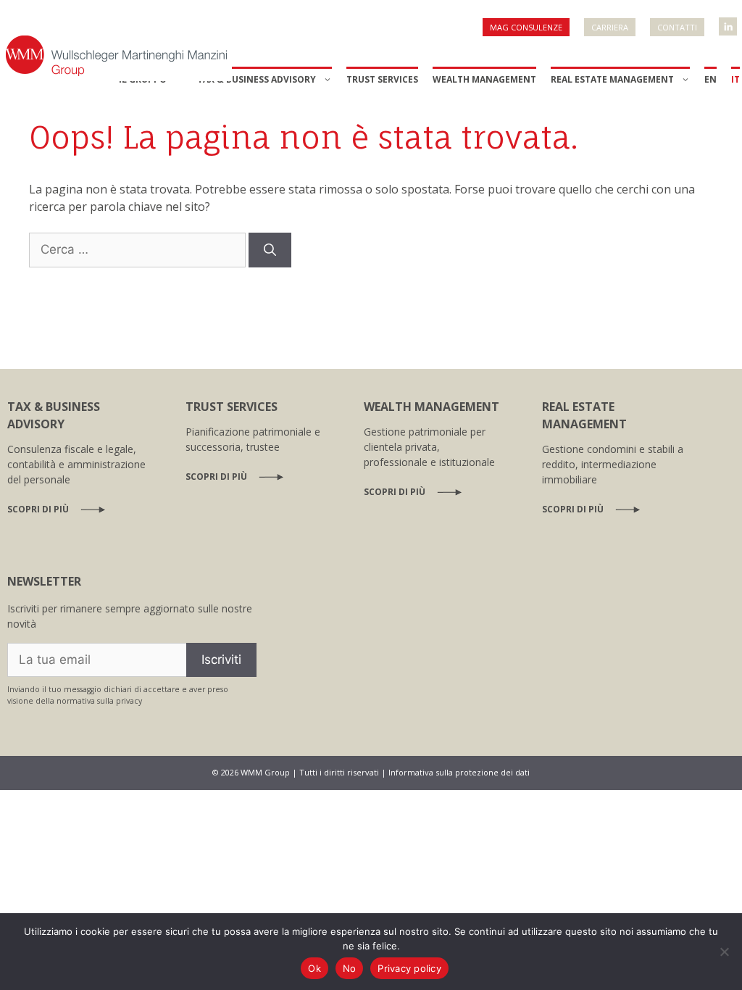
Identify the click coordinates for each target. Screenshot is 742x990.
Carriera (609, 27)
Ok (314, 968)
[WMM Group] (116, 54)
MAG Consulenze (526, 27)
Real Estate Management (612, 79)
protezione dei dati (492, 772)
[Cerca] (270, 250)
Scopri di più (38, 509)
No (350, 968)
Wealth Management (484, 79)
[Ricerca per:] (139, 249)
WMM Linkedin (729, 22)
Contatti (677, 27)
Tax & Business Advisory (256, 79)
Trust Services (382, 79)
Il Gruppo (143, 79)
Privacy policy (409, 968)
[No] (724, 951)
